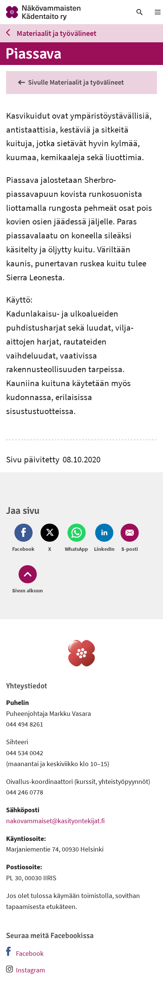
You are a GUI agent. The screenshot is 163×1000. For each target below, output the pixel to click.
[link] (61, 12)
